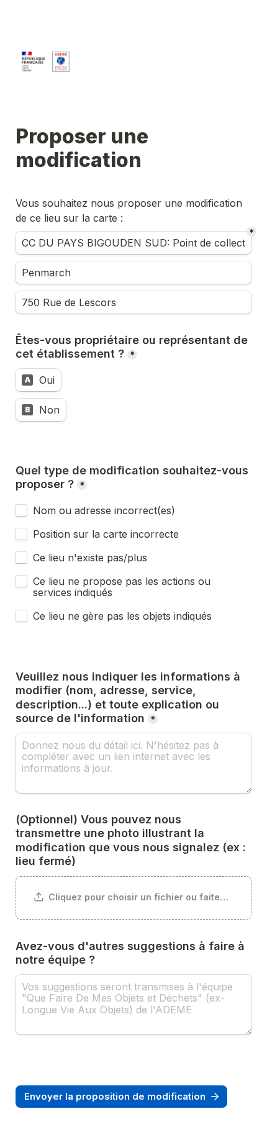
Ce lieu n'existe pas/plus (90, 557)
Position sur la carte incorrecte (107, 534)
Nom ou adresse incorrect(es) (104, 510)
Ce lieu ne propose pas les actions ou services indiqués (123, 587)
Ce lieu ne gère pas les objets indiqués (122, 616)
